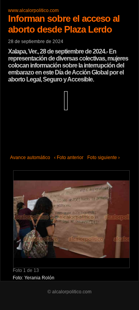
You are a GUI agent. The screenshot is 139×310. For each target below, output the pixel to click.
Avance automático (30, 157)
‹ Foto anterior (68, 157)
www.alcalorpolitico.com (33, 10)
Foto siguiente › (103, 157)
